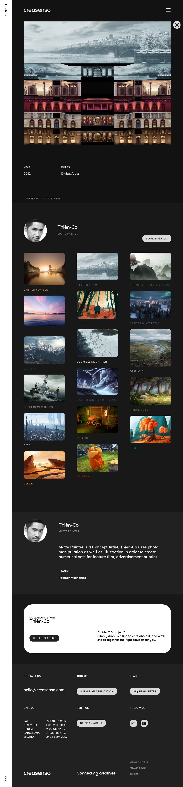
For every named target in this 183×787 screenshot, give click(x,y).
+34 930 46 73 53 (54, 733)
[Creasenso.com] (37, 10)
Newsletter (147, 691)
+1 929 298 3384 (54, 725)
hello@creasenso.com (44, 690)
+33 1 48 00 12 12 (54, 721)
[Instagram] (133, 723)
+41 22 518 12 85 (54, 729)
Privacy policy (138, 768)
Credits (134, 774)
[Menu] (168, 10)
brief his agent (44, 638)
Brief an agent (91, 723)
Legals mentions (139, 762)
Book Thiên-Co (157, 238)
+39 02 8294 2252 (54, 737)
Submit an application (96, 691)
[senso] (6, 10)
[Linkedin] (144, 723)
